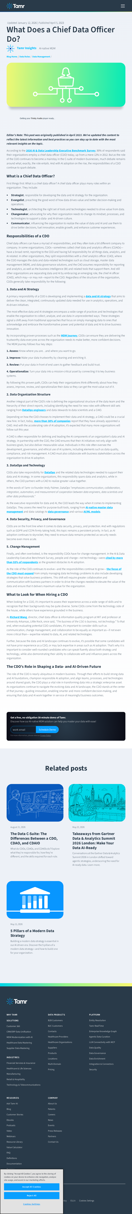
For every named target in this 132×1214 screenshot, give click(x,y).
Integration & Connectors (101, 1064)
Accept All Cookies (31, 1186)
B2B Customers (55, 1020)
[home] (16, 6)
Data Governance (97, 1053)
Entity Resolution (97, 1020)
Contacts (52, 1031)
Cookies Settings (86, 1200)
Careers (51, 1114)
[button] (122, 6)
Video (9, 1130)
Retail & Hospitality (16, 1079)
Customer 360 (13, 1026)
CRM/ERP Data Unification (19, 1031)
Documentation (14, 1163)
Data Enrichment (97, 1058)
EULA (73, 1200)
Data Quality (95, 1047)
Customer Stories (15, 1114)
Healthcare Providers (58, 1036)
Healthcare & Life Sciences (19, 1068)
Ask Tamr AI (12, 1103)
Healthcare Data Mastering (19, 1042)
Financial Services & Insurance (21, 1063)
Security (93, 1069)
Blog (9, 1109)
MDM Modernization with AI (20, 1037)
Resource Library (15, 1141)
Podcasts (11, 1125)
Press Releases (55, 1130)
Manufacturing (13, 1073)
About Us (52, 1103)
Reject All (32, 1195)
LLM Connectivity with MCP (102, 1042)
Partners (52, 1136)
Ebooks (10, 1120)
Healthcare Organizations (60, 1042)
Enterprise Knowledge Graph (103, 1031)
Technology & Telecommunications (23, 1084)
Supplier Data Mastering (18, 1048)
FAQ (8, 1152)
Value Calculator (14, 1147)
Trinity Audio (37, 118)
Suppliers (52, 1047)
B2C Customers (55, 1025)
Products (52, 1053)
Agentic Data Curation (99, 1036)
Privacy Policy (45, 735)
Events (51, 1125)
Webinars (11, 1136)
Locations (52, 1058)
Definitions (12, 1158)
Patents (51, 1109)
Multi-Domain (54, 1064)
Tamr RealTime (96, 1025)
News (50, 1120)
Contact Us (53, 1141)
